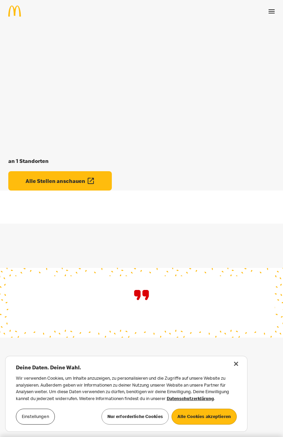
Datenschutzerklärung (190, 398)
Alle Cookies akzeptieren (204, 416)
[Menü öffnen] (271, 11)
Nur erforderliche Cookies (135, 416)
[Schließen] (236, 363)
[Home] (17, 11)
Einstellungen (35, 416)
